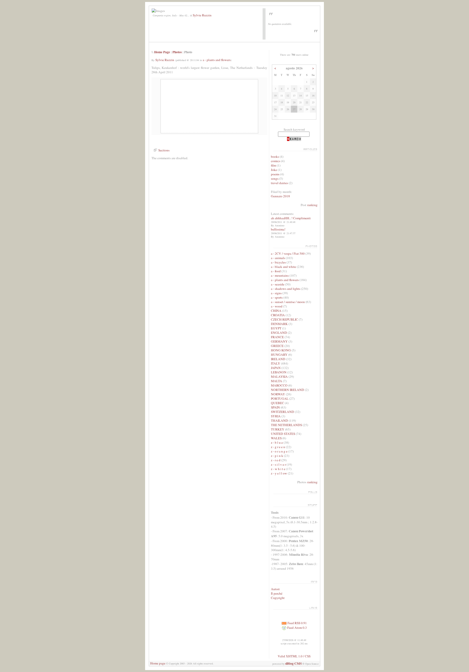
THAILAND (279, 420)
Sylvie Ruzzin (202, 15)
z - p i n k (277, 455)
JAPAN (276, 368)
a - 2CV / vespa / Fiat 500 (288, 253)
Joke (274, 170)
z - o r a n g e (279, 451)
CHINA (276, 310)
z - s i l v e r (279, 464)
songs (274, 178)
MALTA (276, 381)
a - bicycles (278, 262)
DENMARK (279, 324)
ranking (312, 205)
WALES (276, 438)
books (275, 156)
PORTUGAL (279, 398)
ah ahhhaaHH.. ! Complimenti (291, 218)
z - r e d (275, 460)
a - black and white (283, 266)
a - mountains (280, 275)
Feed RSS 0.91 (297, 623)
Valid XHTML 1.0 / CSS (294, 656)
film (273, 165)
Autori (275, 589)
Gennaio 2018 (280, 196)
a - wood (276, 306)
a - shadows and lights (285, 288)
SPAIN (275, 407)
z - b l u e (277, 442)
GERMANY (279, 341)
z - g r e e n (278, 447)
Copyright (278, 598)
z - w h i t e (278, 469)
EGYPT (276, 328)
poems (275, 174)
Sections (163, 150)
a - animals (278, 258)
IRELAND (278, 359)
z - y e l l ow (279, 473)
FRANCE (277, 337)
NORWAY (278, 394)
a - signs (276, 293)
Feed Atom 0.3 (297, 627)
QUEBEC (277, 403)
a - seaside (277, 284)
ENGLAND (279, 332)
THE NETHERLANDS (286, 425)
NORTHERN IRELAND (287, 390)
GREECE (277, 346)
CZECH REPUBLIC (284, 319)
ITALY (275, 363)
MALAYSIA (279, 376)
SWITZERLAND (282, 412)
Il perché (276, 593)
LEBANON (279, 372)
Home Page (162, 52)
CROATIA (278, 315)
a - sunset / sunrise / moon (288, 302)
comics (275, 161)
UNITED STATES (283, 433)
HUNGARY (279, 354)
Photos (177, 52)
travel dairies (279, 183)
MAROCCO (279, 385)
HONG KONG (281, 350)
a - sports (277, 297)
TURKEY (277, 429)
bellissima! (278, 229)
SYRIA (276, 416)
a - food (276, 271)
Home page (157, 663)
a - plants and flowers (217, 60)
